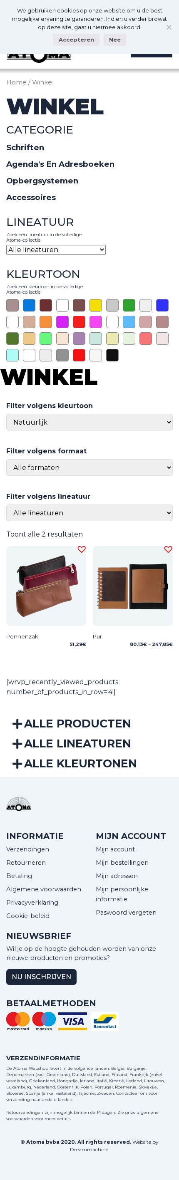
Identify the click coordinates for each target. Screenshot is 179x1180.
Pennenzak (22, 636)
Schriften (25, 147)
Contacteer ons (131, 1093)
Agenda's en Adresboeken (60, 164)
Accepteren (76, 39)
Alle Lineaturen (77, 743)
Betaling (19, 876)
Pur (97, 636)
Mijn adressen (117, 876)
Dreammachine (89, 1149)
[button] (80, 548)
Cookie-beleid (28, 916)
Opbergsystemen (42, 181)
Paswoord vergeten (126, 912)
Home (16, 82)
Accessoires (31, 197)
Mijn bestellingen (122, 862)
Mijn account (115, 849)
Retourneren (26, 862)
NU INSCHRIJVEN (41, 977)
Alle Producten (77, 723)
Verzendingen (27, 849)
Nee (115, 39)
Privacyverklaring (32, 902)
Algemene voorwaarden (43, 889)
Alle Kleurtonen (80, 763)
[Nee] (168, 27)
